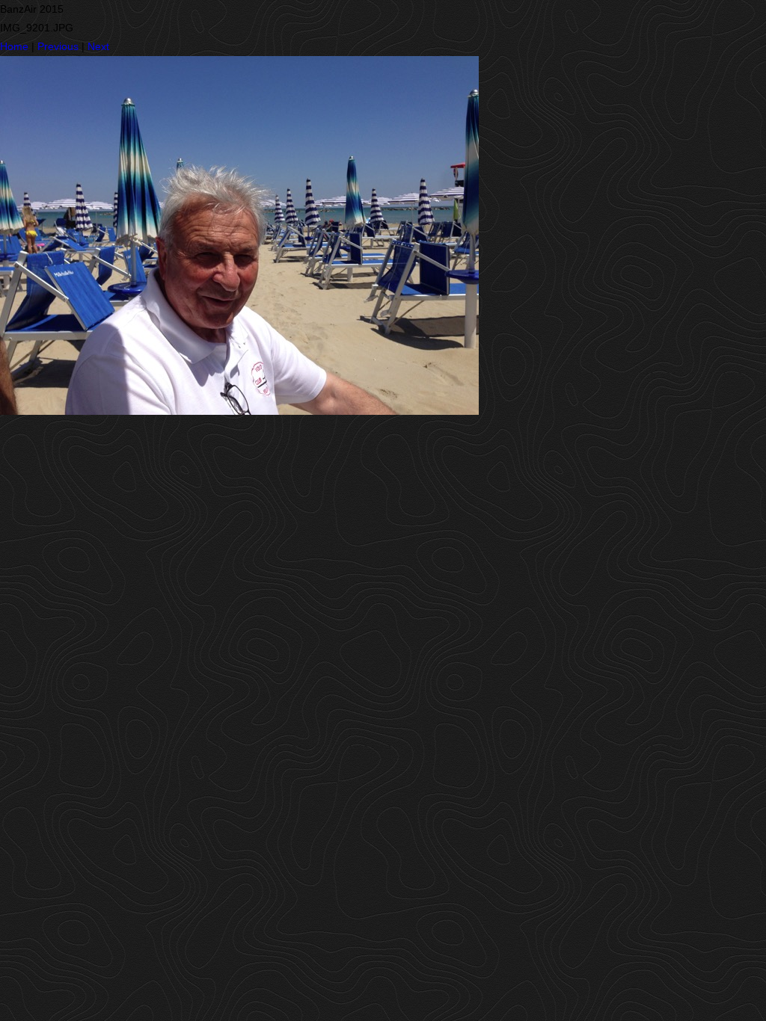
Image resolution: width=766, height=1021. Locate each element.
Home (14, 46)
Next (98, 46)
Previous (58, 46)
